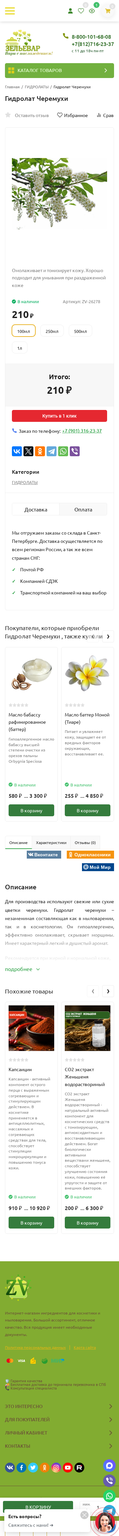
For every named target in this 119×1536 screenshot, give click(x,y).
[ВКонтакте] (17, 451)
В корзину (31, 810)
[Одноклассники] (40, 451)
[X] (28, 451)
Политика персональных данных (35, 1347)
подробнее (19, 968)
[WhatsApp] (63, 451)
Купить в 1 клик (59, 416)
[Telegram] (52, 451)
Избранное (76, 115)
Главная (12, 87)
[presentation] (93, 636)
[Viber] (75, 451)
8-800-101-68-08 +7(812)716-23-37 (93, 40)
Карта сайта (85, 1347)
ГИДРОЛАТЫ (37, 87)
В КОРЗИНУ (38, 1507)
